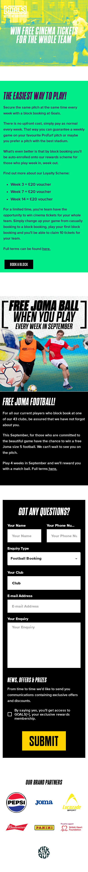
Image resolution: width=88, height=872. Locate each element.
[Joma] (44, 802)
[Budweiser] (16, 827)
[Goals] (15, 11)
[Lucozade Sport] (71, 802)
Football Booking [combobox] (26, 558)
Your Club (15, 572)
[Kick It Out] (44, 852)
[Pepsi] (16, 802)
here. (46, 249)
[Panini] (44, 827)
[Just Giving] (71, 827)
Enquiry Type (18, 548)
